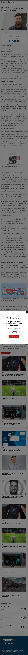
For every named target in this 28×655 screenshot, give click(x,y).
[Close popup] (27, 312)
